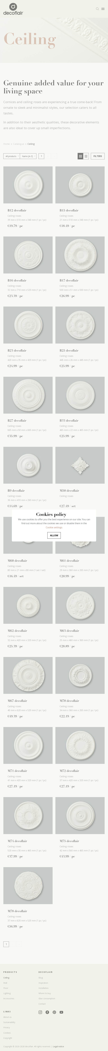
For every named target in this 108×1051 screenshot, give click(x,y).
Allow (54, 535)
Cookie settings (54, 527)
